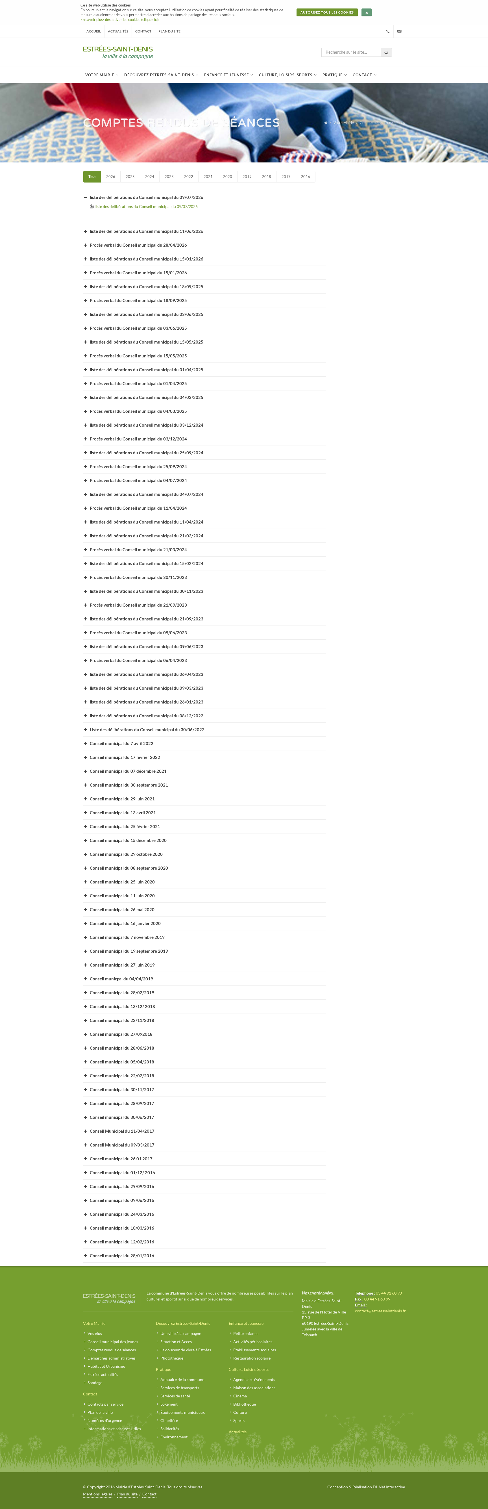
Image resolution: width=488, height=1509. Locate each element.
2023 (169, 176)
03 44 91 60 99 (377, 1299)
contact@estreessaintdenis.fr (380, 1310)
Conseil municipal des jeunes (113, 1341)
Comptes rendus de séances (112, 1349)
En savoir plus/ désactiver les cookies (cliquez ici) (119, 19)
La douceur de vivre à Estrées (185, 1349)
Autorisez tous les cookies (327, 12)
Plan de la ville (100, 1412)
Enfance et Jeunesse (246, 1323)
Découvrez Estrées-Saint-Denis (183, 1323)
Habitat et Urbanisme (106, 1366)
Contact (143, 31)
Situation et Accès (176, 1341)
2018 (266, 176)
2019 (247, 176)
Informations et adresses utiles (114, 1428)
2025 (130, 176)
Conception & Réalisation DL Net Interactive (366, 1486)
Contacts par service (105, 1404)
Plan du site (169, 31)
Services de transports (179, 1387)
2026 (110, 176)
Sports (239, 1420)
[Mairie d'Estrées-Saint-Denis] (118, 52)
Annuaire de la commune (182, 1379)
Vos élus (95, 1333)
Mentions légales (97, 1493)
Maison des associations (254, 1387)
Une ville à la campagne (180, 1333)
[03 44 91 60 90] (387, 31)
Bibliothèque (244, 1404)
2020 (227, 176)
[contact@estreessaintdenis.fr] (399, 31)
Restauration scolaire (252, 1358)
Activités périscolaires (252, 1341)
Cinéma (240, 1395)
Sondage (95, 1382)
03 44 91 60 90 (389, 1293)
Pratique (163, 1369)
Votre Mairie (344, 122)
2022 (188, 176)
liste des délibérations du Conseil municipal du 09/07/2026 (146, 206)
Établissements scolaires (254, 1349)
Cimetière (169, 1420)
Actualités (118, 31)
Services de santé (175, 1395)
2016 (305, 176)
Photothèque (171, 1358)
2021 (208, 176)
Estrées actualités (103, 1374)
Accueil (93, 31)
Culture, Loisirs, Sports (249, 1369)
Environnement (174, 1436)
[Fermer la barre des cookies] (366, 12)
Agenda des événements (254, 1379)
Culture (240, 1412)
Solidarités (169, 1428)
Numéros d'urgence (105, 1420)
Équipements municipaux (182, 1412)
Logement (169, 1404)
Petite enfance (245, 1333)
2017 (286, 176)
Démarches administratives (112, 1358)
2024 (149, 176)
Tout (92, 176)
